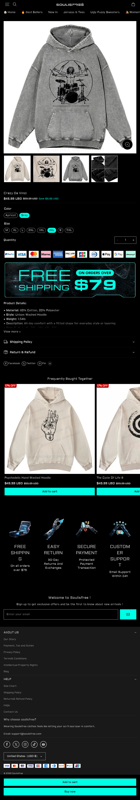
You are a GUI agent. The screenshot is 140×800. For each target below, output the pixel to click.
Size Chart (10, 686)
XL (15, 230)
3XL (41, 230)
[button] (7, 4)
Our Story (10, 639)
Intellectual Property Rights (21, 665)
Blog (6, 671)
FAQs (7, 705)
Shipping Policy (12, 692)
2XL (31, 230)
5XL (69, 230)
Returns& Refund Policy (18, 698)
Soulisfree (17, 773)
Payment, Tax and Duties (19, 645)
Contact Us (11, 711)
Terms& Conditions (15, 658)
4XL (51, 230)
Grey (24, 215)
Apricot (10, 215)
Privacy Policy (12, 652)
